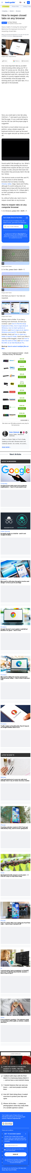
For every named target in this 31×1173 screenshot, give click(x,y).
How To (4, 22)
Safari (9, 184)
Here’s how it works (17, 36)
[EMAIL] (26, 432)
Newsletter (26, 61)
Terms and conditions (7, 1130)
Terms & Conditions (19, 1161)
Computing (4, 11)
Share (5, 61)
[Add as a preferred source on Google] (7, 1123)
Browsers (18, 11)
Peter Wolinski (13, 22)
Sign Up (15, 1154)
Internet (12, 11)
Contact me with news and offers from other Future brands (15, 1149)
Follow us (17, 61)
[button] (28, 2)
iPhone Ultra (15, 6)
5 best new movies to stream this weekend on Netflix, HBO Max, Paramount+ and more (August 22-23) (16, 1069)
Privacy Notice (20, 234)
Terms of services (21, 233)
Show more (24, 420)
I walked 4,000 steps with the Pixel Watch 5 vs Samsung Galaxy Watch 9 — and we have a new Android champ (16, 1078)
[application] (15, 149)
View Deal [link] (22, 361)
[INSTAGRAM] (24, 432)
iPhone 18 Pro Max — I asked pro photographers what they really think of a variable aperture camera (15, 1106)
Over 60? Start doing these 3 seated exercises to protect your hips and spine (15, 1096)
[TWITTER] (21, 432)
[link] (6, 360)
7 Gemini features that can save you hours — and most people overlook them (15, 1087)
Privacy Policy (23, 1160)
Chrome (4, 184)
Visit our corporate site (13, 1118)
